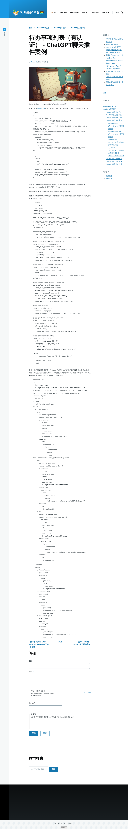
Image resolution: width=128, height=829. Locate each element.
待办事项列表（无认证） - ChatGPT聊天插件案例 (39, 644)
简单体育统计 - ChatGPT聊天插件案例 (81, 643)
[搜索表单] (121, 12)
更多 (104, 93)
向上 (60, 642)
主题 (30, 661)
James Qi (34, 62)
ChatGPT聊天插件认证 (114, 117)
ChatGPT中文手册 (43, 28)
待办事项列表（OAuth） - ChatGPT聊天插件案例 (116, 147)
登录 (117, 12)
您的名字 (32, 703)
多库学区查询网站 (112, 44)
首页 (30, 28)
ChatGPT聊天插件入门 (114, 115)
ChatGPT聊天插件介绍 (114, 112)
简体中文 (109, 176)
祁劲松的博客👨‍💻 (32, 12)
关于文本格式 (87, 692)
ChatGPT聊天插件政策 (114, 164)
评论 (30, 672)
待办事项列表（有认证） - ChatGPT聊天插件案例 (116, 134)
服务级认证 (41, 108)
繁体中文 (109, 178)
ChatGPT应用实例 (109, 106)
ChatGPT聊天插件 (60, 28)
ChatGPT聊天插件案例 (78, 28)
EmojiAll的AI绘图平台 (114, 47)
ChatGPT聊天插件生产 (114, 159)
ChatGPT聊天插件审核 (114, 161)
